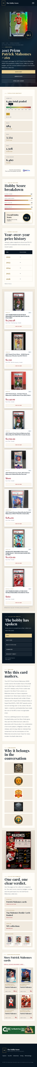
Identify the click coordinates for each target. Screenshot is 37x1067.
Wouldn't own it (11, 654)
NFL (7, 43)
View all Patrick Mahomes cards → (14, 964)
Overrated (9, 649)
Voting (21, 1055)
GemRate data (18, 76)
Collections (16, 1055)
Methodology (28, 1055)
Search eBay (18, 71)
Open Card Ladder (18, 80)
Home (3, 43)
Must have (9, 640)
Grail (7, 635)
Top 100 (10, 1055)
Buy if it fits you (11, 644)
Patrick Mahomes (14, 43)
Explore (4, 1055)
